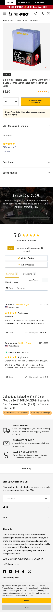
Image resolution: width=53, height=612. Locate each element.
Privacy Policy (7, 588)
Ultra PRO (10, 2)
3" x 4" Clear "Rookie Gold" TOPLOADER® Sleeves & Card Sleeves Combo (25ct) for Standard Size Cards (32, 20)
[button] (48, 14)
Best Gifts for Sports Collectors (16, 413)
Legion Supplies (40, 2)
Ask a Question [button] (27, 265)
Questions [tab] (27, 274)
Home (5, 20)
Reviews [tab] (10, 274)
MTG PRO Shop (24, 2)
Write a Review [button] (27, 258)
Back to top (27, 469)
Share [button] (10, 332)
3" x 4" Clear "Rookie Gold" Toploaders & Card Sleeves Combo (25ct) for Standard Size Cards (25, 322)
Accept (26, 601)
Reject (26, 607)
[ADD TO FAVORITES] (46, 67)
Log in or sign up (11, 114)
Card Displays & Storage (40, 413)
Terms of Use (37, 585)
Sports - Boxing (15, 20)
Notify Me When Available (36, 101)
